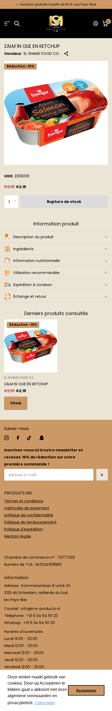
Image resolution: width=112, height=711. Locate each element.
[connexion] (95, 23)
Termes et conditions (23, 501)
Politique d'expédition (23, 529)
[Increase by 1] (16, 197)
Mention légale (17, 536)
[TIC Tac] (29, 437)
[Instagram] (6, 437)
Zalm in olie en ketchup (26, 384)
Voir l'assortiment (7, 24)
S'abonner (102, 475)
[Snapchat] (41, 437)
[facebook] (18, 437)
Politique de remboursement (30, 522)
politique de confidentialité (28, 515)
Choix (15, 403)
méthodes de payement (26, 508)
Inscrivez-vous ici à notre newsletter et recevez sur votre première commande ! (43, 457)
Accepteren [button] (86, 690)
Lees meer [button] (45, 703)
